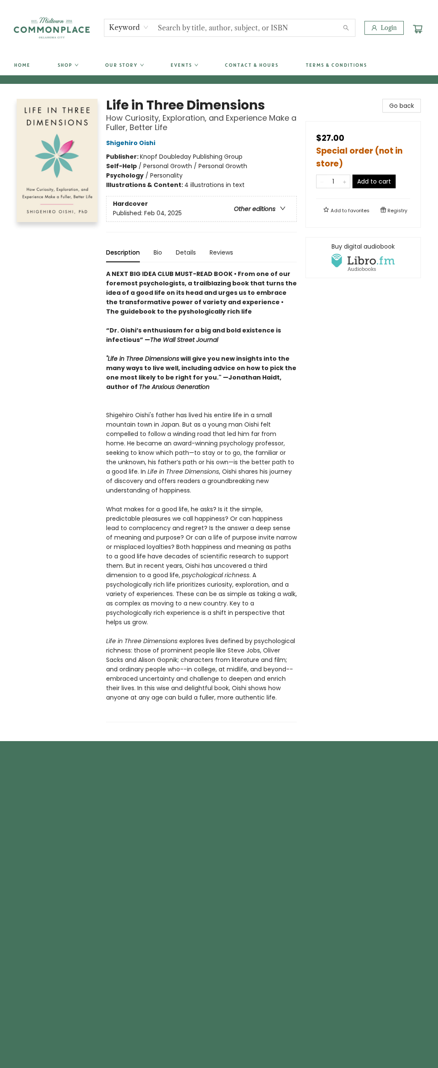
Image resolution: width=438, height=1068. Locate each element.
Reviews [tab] (221, 252)
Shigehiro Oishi (130, 143)
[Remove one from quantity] (322, 181)
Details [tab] (186, 252)
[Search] (346, 27)
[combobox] (129, 27)
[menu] (219, 65)
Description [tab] (123, 252)
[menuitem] (22, 65)
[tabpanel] (201, 495)
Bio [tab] (158, 252)
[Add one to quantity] (344, 181)
